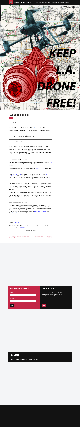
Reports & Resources (52, 2)
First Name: (12, 292)
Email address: (13, 298)
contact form (35, 359)
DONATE (44, 305)
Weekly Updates (61, 2)
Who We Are (38, 2)
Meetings (67, 2)
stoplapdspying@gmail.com (21, 359)
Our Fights (44, 2)
